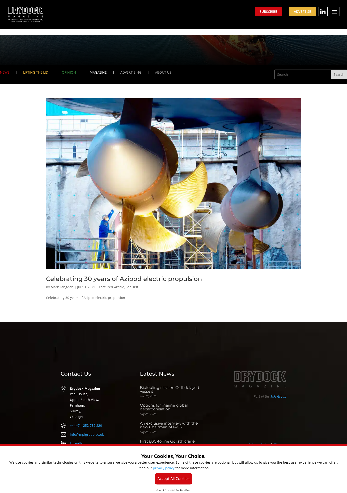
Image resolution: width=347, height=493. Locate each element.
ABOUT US (163, 72)
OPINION (69, 72)
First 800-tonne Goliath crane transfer (167, 443)
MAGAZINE (98, 72)
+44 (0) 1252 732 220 (86, 425)
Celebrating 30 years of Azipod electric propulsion (124, 279)
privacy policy (163, 468)
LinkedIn (76, 443)
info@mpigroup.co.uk (87, 434)
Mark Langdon (62, 287)
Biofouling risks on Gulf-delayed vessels (169, 389)
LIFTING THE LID (35, 72)
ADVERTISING (130, 72)
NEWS (4, 72)
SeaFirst (132, 287)
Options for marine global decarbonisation (164, 407)
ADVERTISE (302, 11)
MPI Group (278, 396)
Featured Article (111, 287)
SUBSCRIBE (268, 11)
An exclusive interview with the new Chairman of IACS (169, 425)
